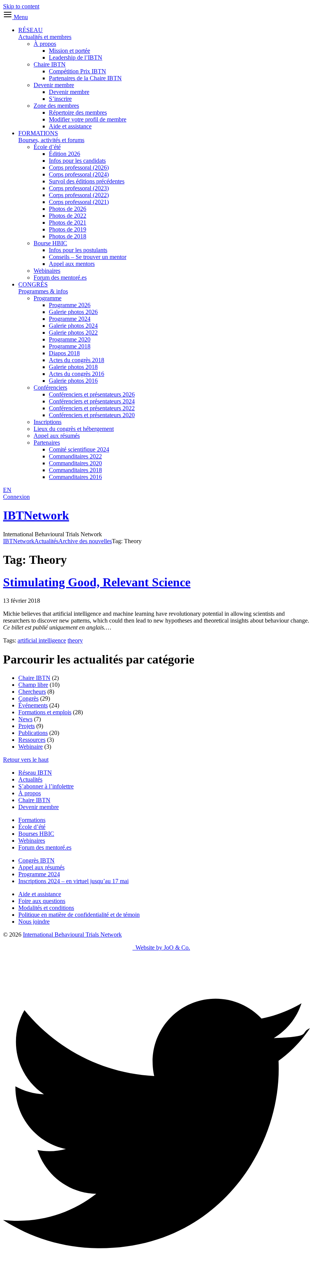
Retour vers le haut (25, 759)
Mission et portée (69, 50)
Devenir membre (54, 85)
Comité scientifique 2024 (79, 449)
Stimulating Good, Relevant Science (96, 582)
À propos (45, 43)
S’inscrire (60, 98)
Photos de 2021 (67, 222)
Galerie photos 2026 (73, 312)
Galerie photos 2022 (73, 332)
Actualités (30, 779)
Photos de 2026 (67, 209)
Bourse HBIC (50, 243)
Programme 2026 (69, 305)
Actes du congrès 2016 (76, 374)
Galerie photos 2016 (73, 380)
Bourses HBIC (36, 833)
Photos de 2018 (67, 236)
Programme (47, 298)
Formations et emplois (44, 712)
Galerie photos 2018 (73, 367)
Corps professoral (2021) (79, 202)
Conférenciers (50, 387)
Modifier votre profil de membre (87, 119)
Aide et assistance (70, 126)
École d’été (47, 147)
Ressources (31, 739)
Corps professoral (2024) (79, 174)
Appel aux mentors (72, 264)
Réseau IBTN (35, 772)
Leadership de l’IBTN (75, 57)
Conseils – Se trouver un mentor (87, 257)
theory (75, 640)
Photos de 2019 (67, 229)
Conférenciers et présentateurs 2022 (92, 408)
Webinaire (30, 746)
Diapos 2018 (64, 353)
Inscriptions (47, 422)
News (25, 719)
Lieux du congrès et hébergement (74, 429)
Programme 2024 (69, 319)
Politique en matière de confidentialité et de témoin (79, 914)
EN (7, 490)
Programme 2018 (69, 346)
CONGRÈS (43, 288)
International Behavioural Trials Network (72, 934)
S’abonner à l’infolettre (46, 786)
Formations (31, 820)
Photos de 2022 (67, 215)
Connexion (16, 497)
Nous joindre (34, 921)
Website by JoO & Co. (161, 947)
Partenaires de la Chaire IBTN (85, 78)
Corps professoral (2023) (79, 188)
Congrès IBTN (36, 860)
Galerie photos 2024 (73, 325)
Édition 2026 (64, 154)
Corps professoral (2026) (79, 167)
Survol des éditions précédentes (86, 181)
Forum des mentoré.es (60, 277)
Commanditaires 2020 (75, 463)
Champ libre (33, 684)
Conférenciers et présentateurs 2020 (92, 415)
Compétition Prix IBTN (77, 71)
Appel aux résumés (57, 435)
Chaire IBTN (50, 64)
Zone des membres (56, 105)
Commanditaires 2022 (75, 456)
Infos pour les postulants (78, 250)
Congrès (28, 698)
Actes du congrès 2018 (76, 360)
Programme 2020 (69, 339)
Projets (26, 726)
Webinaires (47, 270)
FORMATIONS (51, 136)
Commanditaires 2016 (75, 477)
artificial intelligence (42, 640)
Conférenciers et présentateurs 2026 (92, 394)
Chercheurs (32, 691)
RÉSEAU (44, 33)
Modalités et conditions (46, 908)
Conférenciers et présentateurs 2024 (92, 401)
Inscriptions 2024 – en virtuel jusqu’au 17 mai (73, 881)
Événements (33, 705)
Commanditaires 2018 (75, 470)
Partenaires (47, 442)
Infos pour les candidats (77, 160)
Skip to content (21, 6)
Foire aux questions (41, 901)
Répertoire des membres (78, 112)
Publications (33, 733)
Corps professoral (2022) (79, 195)
